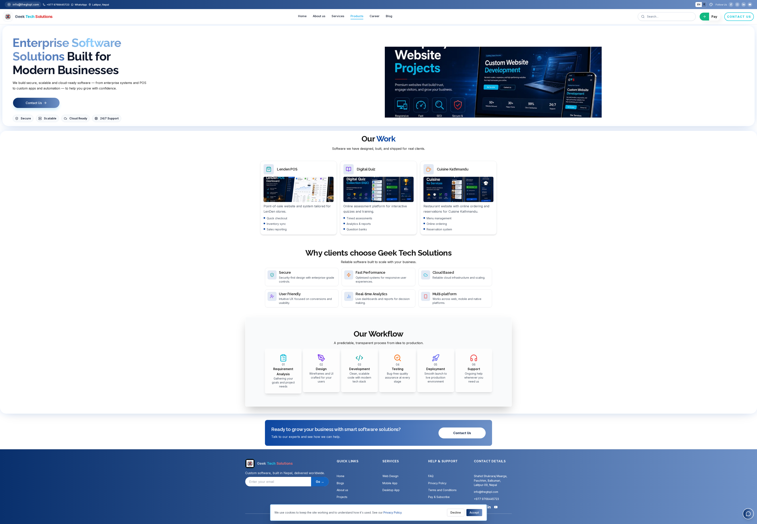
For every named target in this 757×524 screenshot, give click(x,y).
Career (374, 16)
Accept (474, 512)
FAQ (431, 476)
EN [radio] (698, 4)
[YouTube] (750, 4)
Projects (342, 497)
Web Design (390, 476)
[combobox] (669, 16)
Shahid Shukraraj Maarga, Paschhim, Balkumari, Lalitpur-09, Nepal (490, 480)
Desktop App (391, 490)
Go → (320, 482)
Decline (455, 512)
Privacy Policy (437, 483)
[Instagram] (737, 4)
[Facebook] (731, 4)
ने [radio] (704, 4)
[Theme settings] (711, 4)
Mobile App (389, 483)
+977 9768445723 (486, 499)
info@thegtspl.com (26, 4)
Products (357, 16)
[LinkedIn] (743, 4)
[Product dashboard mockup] (493, 82)
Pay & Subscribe (439, 497)
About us (319, 16)
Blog (389, 16)
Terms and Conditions (442, 490)
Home (302, 16)
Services (338, 16)
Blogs (340, 483)
